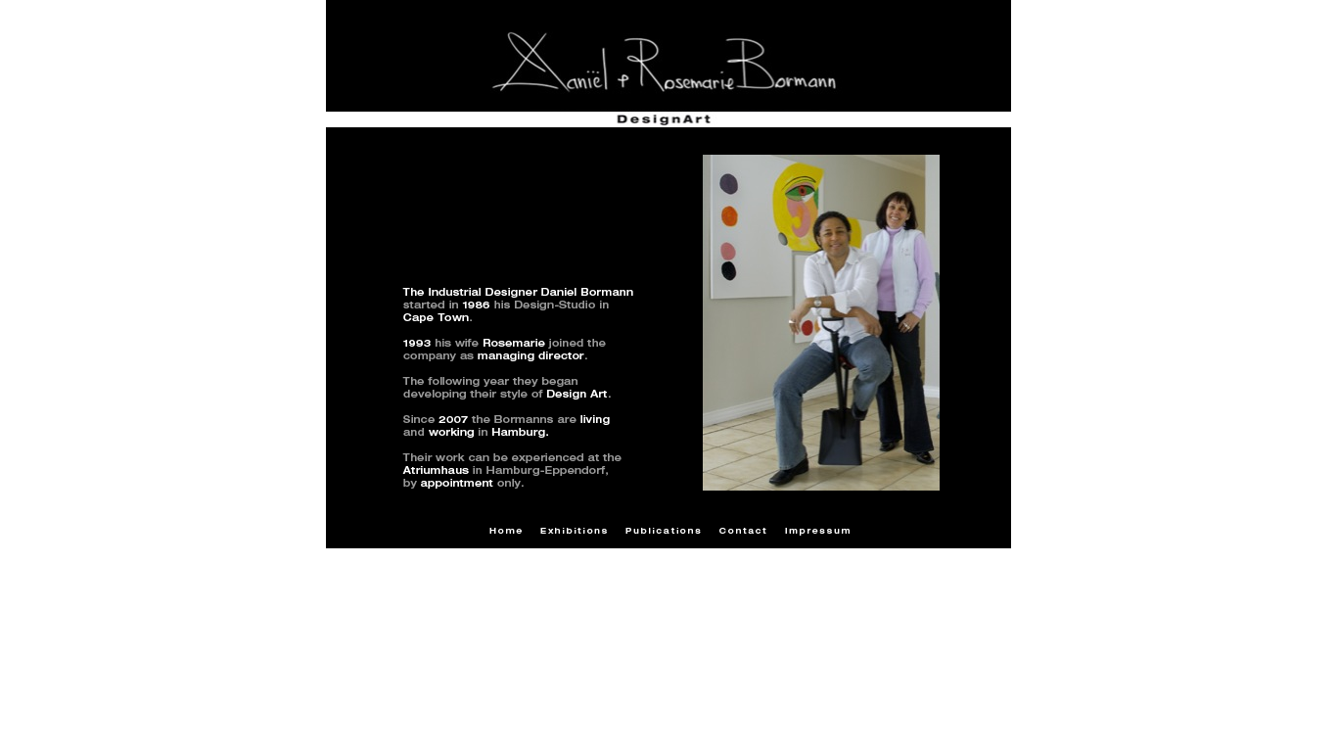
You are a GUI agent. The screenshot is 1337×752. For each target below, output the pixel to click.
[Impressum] (817, 532)
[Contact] (742, 531)
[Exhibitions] (573, 531)
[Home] (505, 531)
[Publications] (663, 531)
